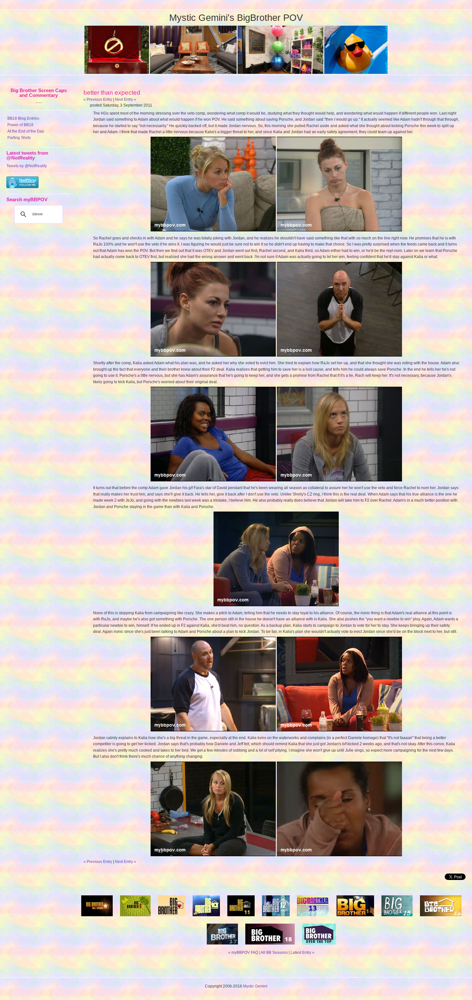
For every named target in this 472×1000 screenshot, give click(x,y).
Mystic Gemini (255, 986)
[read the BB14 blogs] (355, 918)
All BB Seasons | (276, 952)
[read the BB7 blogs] (97, 918)
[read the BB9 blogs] (171, 918)
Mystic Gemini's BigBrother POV (236, 18)
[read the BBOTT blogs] (319, 946)
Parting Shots (19, 137)
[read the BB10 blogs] (206, 918)
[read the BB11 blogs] (241, 918)
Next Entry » (125, 99)
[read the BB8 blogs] (135, 918)
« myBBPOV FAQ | (244, 952)
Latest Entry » (302, 952)
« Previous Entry (97, 99)
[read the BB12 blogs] (276, 918)
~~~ (38, 103)
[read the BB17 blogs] (222, 946)
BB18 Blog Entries (23, 118)
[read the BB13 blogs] (313, 918)
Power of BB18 (20, 125)
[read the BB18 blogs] (270, 946)
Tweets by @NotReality (26, 166)
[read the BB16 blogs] (441, 918)
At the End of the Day (25, 131)
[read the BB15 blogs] (397, 918)
